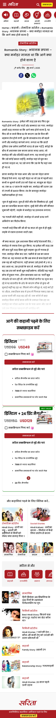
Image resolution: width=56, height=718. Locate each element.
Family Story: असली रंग (34, 649)
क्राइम (34, 554)
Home (5, 27)
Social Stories (37, 523)
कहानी (15, 27)
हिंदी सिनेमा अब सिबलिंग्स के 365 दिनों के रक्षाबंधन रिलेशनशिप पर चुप (36, 600)
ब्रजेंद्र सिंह (21, 68)
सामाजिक (8, 554)
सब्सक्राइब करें (28, 362)
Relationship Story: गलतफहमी (38, 665)
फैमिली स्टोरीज (29, 610)
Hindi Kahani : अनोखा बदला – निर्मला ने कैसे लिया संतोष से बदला (41, 530)
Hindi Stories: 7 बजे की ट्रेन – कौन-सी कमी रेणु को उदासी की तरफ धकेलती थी (37, 635)
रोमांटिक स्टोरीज (30, 27)
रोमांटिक (21, 554)
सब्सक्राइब (47, 4)
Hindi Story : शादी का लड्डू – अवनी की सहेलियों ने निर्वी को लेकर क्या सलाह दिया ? (13, 532)
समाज (37, 581)
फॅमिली (47, 554)
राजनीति (23, 581)
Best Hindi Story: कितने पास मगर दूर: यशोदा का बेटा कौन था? (36, 617)
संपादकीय (50, 581)
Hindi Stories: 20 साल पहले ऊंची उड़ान (35, 684)
